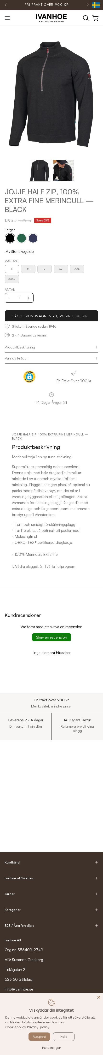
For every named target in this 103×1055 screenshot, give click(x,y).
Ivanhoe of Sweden (19, 878)
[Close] (98, 997)
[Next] (88, 5)
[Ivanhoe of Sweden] (51, 18)
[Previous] (6, 5)
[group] (46, 5)
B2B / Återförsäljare (19, 925)
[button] (85, 18)
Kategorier (13, 910)
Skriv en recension (51, 637)
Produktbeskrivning (20, 347)
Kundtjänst (13, 862)
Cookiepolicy (15, 1027)
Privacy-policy (38, 1027)
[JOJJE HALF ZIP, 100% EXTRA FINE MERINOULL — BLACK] (39, 170)
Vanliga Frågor (16, 358)
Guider (10, 894)
